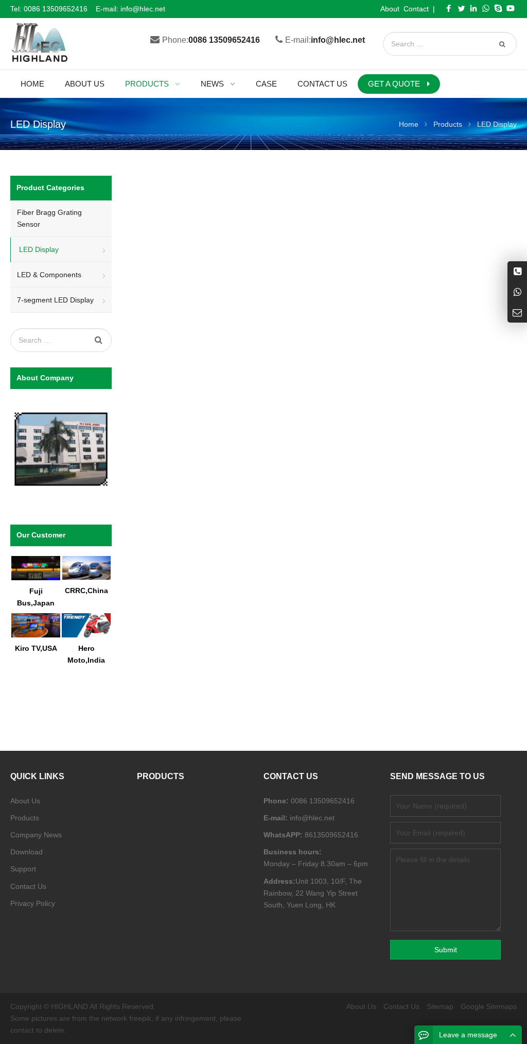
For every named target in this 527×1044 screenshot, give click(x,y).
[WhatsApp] (486, 8)
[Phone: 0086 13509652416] (517, 271)
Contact (416, 9)
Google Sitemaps (489, 1006)
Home (32, 83)
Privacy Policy (32, 903)
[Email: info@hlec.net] (517, 312)
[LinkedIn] (473, 8)
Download (26, 852)
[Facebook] (449, 8)
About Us (25, 801)
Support (23, 869)
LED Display (39, 249)
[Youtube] (510, 8)
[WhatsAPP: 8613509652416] (517, 292)
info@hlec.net (142, 9)
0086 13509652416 (55, 9)
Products (24, 818)
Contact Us (28, 886)
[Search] (503, 44)
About (389, 9)
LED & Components (49, 275)
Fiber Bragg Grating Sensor (49, 218)
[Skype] (498, 8)
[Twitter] (461, 8)
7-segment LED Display (55, 300)
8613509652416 (330, 835)
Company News (36, 835)
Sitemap (440, 1006)
